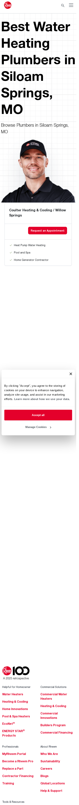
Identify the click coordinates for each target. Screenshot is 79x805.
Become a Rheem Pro (17, 761)
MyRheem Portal (14, 754)
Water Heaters (12, 694)
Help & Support (51, 790)
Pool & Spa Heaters (16, 716)
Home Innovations (15, 709)
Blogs (44, 776)
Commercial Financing (56, 732)
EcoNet (8, 723)
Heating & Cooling (15, 701)
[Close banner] (70, 373)
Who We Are (49, 754)
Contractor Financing (17, 776)
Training (8, 783)
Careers (46, 768)
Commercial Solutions (53, 686)
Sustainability (50, 761)
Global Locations (52, 783)
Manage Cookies (36, 427)
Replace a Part (12, 768)
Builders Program (53, 725)
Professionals (10, 746)
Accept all (38, 414)
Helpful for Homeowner (16, 686)
